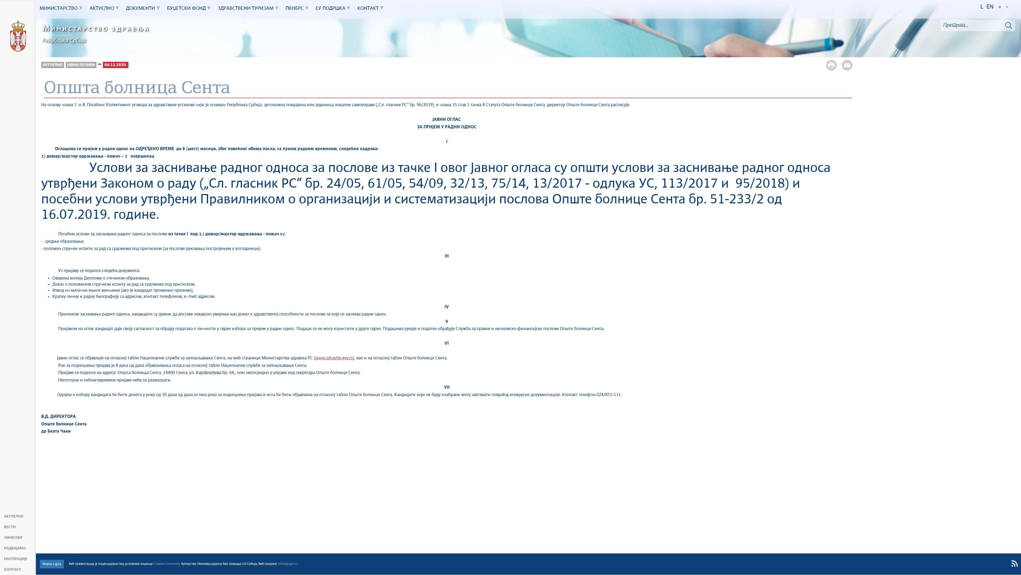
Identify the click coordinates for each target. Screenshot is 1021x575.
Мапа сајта (52, 564)
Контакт (12, 570)
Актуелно (14, 516)
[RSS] (1014, 563)
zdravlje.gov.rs (288, 564)
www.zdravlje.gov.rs (334, 358)
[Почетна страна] (18, 37)
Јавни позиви (81, 65)
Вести (10, 527)
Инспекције (15, 559)
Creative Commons (166, 564)
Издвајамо (15, 548)
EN (990, 7)
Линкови (13, 538)
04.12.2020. (115, 65)
